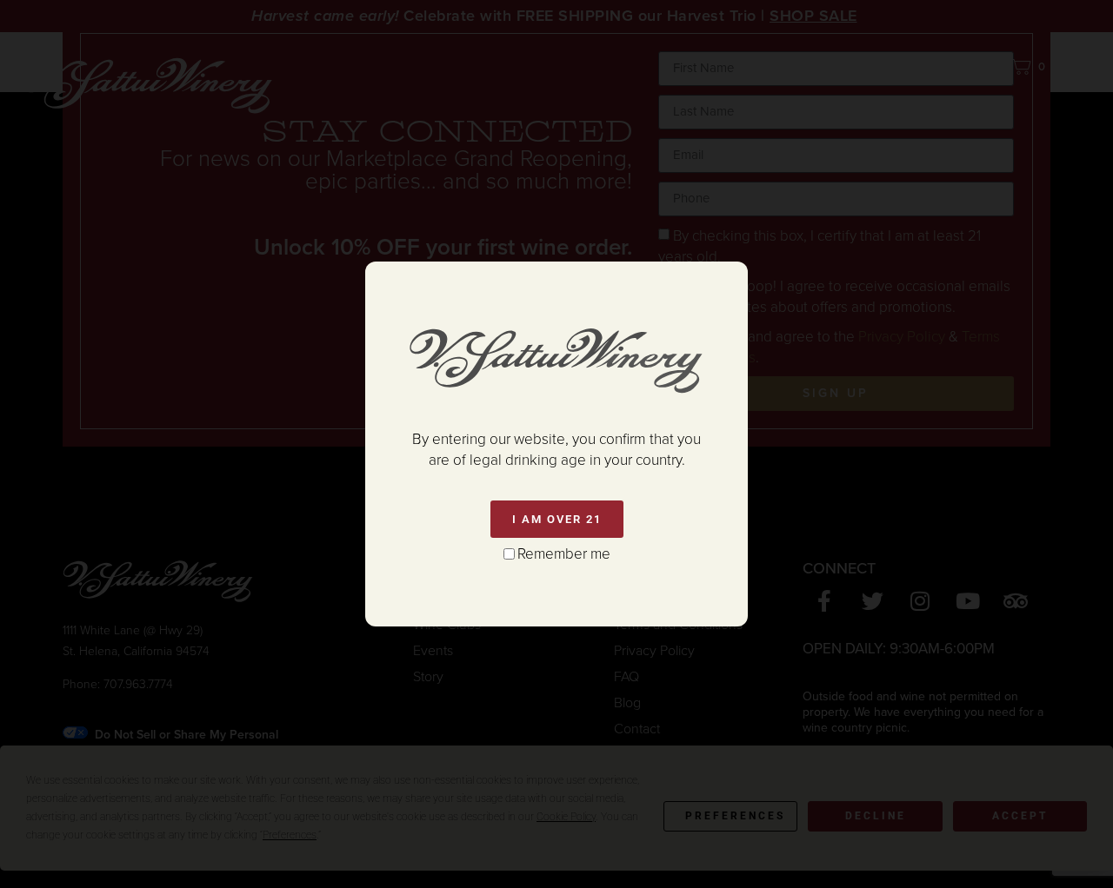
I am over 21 (557, 519)
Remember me (563, 554)
